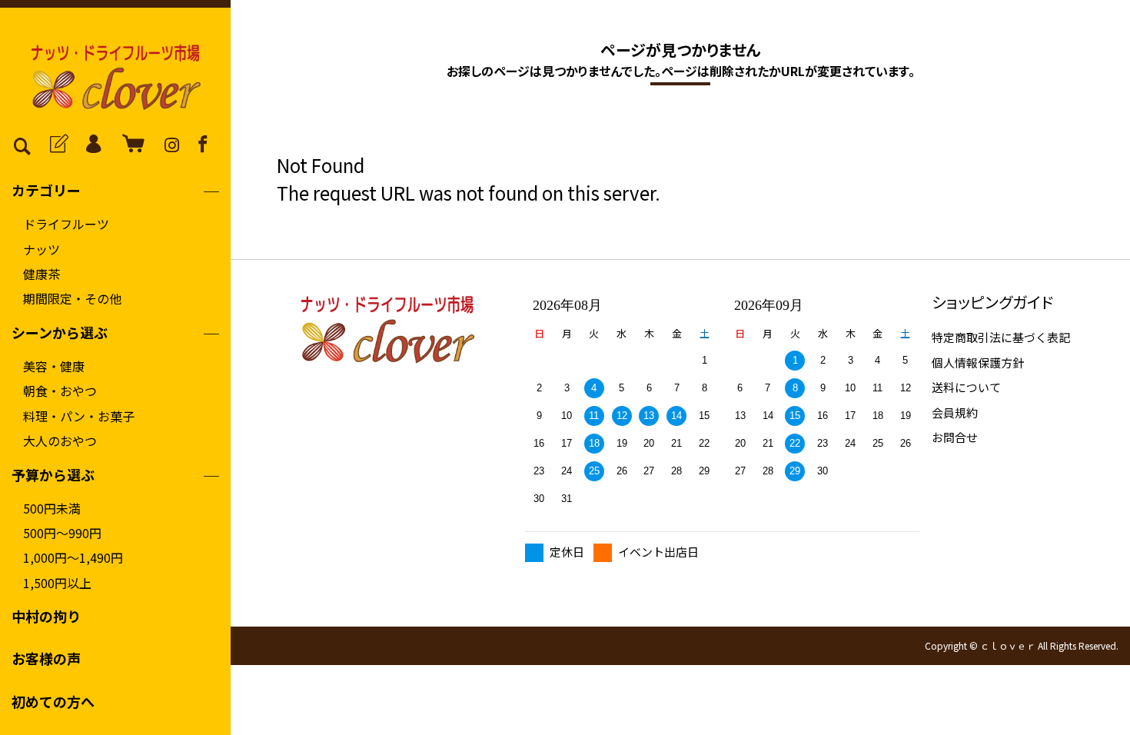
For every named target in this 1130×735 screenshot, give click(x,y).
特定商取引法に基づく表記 (1001, 337)
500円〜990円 (62, 533)
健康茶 (41, 273)
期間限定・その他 (72, 298)
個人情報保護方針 (978, 362)
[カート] (128, 144)
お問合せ (955, 437)
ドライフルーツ (66, 224)
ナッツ (41, 249)
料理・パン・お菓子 (79, 416)
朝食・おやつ (60, 390)
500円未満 (52, 508)
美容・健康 (54, 366)
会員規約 (955, 412)
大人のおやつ (60, 440)
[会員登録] (55, 144)
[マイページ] (92, 144)
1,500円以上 (57, 583)
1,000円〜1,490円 (73, 557)
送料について (966, 387)
